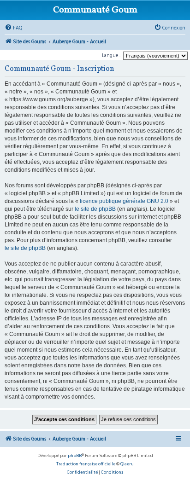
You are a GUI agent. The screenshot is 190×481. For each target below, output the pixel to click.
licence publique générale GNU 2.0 (124, 201)
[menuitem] (14, 28)
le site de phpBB (95, 209)
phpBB (75, 455)
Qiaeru (127, 464)
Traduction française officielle (85, 464)
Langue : (111, 55)
